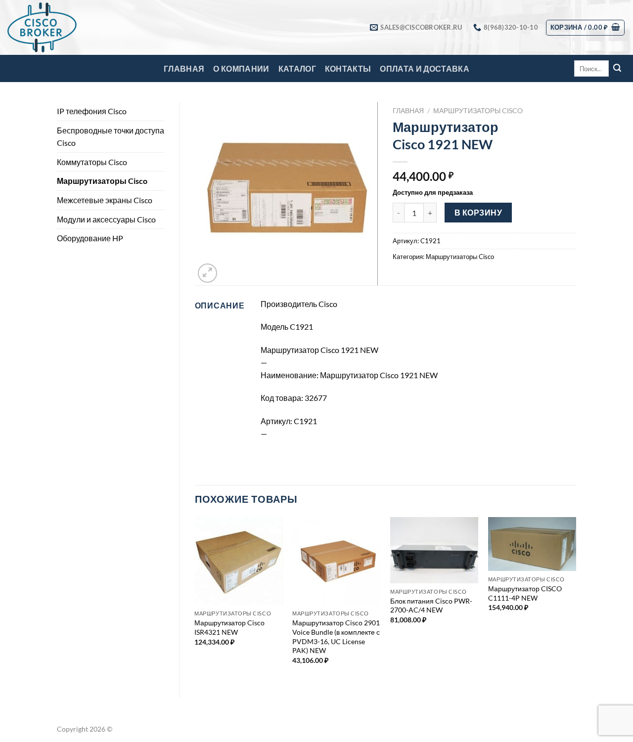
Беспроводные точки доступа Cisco (110, 137)
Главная (184, 68)
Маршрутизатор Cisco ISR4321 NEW (229, 627)
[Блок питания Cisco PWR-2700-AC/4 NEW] (434, 550)
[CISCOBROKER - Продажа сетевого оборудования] (56, 27)
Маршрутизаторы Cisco (102, 180)
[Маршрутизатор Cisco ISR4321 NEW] (238, 561)
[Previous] (195, 599)
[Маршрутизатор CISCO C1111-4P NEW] (532, 544)
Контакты (348, 68)
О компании (241, 68)
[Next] (575, 599)
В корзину (478, 212)
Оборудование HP (90, 238)
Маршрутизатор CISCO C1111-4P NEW (525, 593)
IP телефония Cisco (92, 111)
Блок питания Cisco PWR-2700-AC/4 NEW (431, 605)
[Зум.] (207, 273)
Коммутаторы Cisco (92, 162)
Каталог (297, 68)
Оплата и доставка (424, 68)
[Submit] (617, 68)
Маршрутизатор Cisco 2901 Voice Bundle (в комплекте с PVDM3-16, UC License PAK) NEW (336, 636)
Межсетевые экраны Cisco (104, 200)
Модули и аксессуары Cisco (106, 219)
